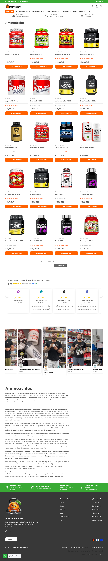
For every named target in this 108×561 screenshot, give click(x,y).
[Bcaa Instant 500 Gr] (41, 38)
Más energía (95, 513)
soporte (12, 489)
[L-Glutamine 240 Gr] (41, 178)
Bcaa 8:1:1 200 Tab (11, 147)
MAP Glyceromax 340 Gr (62, 54)
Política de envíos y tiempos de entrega (79, 547)
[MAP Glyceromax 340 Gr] (66, 38)
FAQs (61, 513)
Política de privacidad (97, 551)
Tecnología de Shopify (25, 547)
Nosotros (62, 506)
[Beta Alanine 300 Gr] (41, 85)
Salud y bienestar (52, 11)
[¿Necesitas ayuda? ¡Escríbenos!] (5, 556)
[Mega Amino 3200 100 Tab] (91, 85)
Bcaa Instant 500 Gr (36, 54)
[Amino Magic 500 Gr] (66, 132)
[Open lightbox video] (29, 351)
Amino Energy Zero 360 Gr (63, 101)
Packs (75, 11)
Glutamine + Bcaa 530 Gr (37, 147)
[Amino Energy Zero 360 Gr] (66, 85)
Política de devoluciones (97, 547)
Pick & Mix (9, 11)
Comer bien (95, 502)
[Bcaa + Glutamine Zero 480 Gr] (16, 225)
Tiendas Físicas (64, 516)
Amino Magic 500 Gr (61, 147)
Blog (89, 11)
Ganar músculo (96, 506)
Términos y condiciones (87, 554)
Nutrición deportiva (22, 11)
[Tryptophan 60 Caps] (91, 178)
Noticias (62, 509)
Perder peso (95, 509)
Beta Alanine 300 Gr (36, 101)
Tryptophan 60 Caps (86, 194)
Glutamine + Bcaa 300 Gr (12, 54)
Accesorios (65, 11)
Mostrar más (60, 265)
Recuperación (96, 516)
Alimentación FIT (37, 11)
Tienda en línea (99, 554)
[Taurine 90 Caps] (66, 225)
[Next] (100, 349)
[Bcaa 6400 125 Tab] (41, 225)
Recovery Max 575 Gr (86, 241)
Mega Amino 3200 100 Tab (88, 101)
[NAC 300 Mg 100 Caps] (91, 132)
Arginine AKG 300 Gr (11, 101)
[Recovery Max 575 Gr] (91, 225)
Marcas (81, 11)
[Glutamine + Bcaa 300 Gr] (16, 38)
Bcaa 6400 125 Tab (36, 241)
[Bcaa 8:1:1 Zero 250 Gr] (91, 38)
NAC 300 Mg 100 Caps (87, 147)
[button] (101, 6)
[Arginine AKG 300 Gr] (16, 85)
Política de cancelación (72, 551)
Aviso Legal (64, 547)
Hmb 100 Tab (59, 194)
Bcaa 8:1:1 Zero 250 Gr (87, 54)
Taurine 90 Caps (60, 241)
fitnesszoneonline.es (14, 547)
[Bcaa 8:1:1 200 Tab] (16, 132)
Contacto (62, 502)
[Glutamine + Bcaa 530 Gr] (41, 132)
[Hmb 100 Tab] (66, 178)
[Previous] (7, 349)
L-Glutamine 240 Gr (36, 194)
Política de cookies (85, 551)
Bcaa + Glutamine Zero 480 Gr (14, 241)
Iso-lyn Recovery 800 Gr (12, 194)
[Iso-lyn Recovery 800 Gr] (16, 178)
